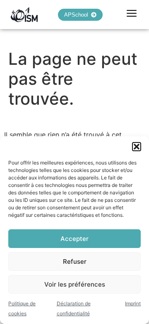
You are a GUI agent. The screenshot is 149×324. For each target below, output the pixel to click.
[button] (136, 146)
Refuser (75, 261)
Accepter (74, 239)
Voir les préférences (74, 284)
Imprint (133, 303)
